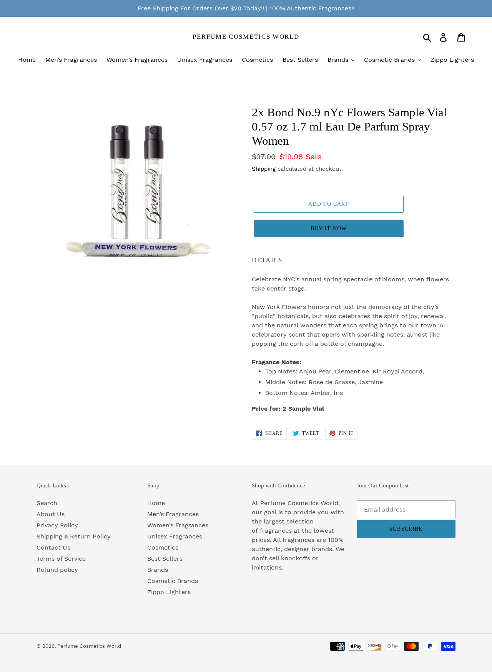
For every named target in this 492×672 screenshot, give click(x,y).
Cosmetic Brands (172, 580)
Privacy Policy (57, 525)
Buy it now (329, 228)
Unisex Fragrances (174, 536)
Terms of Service (61, 558)
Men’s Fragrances (173, 514)
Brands (157, 569)
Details (267, 260)
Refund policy (57, 569)
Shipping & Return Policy (74, 536)
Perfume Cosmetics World (246, 36)
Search (47, 503)
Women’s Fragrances (177, 525)
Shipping (264, 168)
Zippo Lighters (169, 592)
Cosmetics (162, 547)
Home (156, 503)
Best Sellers (165, 558)
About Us (51, 514)
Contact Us (53, 547)
